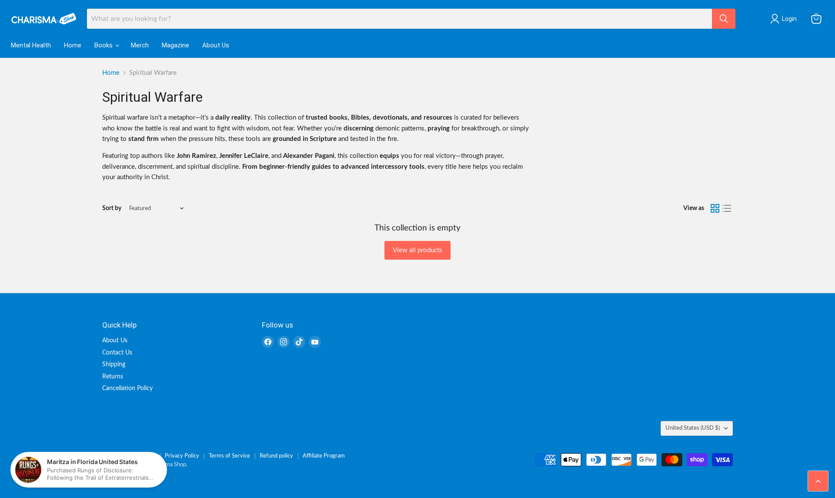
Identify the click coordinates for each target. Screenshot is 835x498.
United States (692, 428)
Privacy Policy (182, 456)
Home (72, 45)
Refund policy (276, 456)
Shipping (113, 364)
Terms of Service (229, 456)
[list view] (727, 208)
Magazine (175, 45)
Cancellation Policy (127, 388)
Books (104, 45)
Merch (140, 45)
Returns (112, 377)
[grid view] (715, 208)
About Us (215, 45)
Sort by (111, 208)
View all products (417, 250)
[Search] (723, 19)
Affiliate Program (324, 456)
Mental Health (31, 45)
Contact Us (117, 353)
